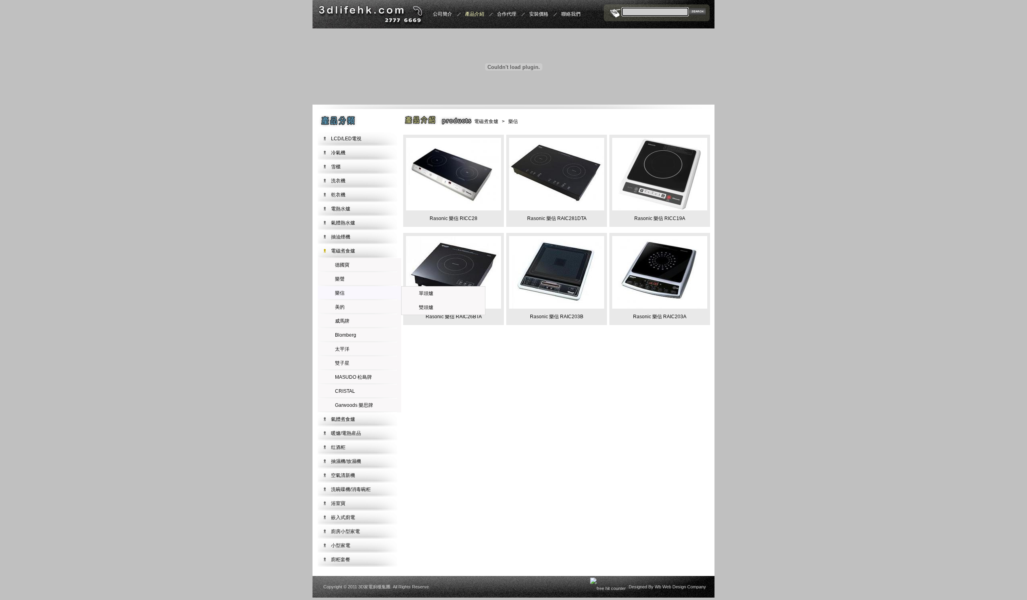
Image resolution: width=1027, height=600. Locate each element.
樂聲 (340, 279)
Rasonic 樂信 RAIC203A (659, 316)
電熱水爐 (340, 209)
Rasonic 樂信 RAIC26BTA (454, 316)
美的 (340, 307)
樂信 (340, 293)
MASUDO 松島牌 (353, 377)
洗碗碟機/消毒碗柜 (351, 489)
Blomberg (345, 335)
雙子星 (342, 363)
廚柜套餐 (340, 559)
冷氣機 (338, 153)
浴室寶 (338, 503)
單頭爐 (426, 293)
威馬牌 (342, 321)
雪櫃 (336, 167)
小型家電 (340, 545)
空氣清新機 (343, 475)
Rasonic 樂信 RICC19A (659, 218)
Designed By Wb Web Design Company (667, 586)
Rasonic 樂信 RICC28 (453, 218)
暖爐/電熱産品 (346, 433)
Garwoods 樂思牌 (354, 405)
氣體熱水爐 (343, 223)
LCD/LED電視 (346, 138)
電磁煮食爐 (343, 251)
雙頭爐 (426, 307)
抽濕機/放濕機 (346, 461)
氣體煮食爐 (343, 419)
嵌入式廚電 (343, 517)
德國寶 (342, 265)
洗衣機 (338, 181)
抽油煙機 (340, 237)
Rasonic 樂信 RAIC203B (556, 316)
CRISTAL (345, 391)
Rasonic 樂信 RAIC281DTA (557, 218)
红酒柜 (338, 447)
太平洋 (342, 349)
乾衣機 (338, 195)
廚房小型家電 (345, 531)
